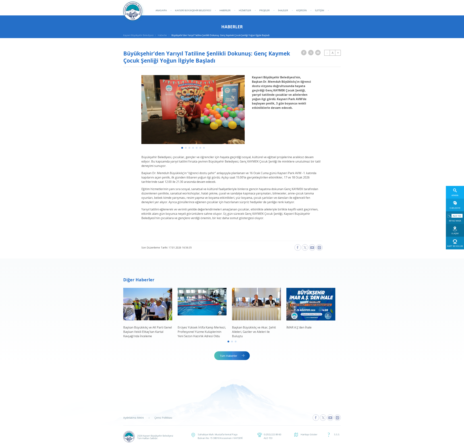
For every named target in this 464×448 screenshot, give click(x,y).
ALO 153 (268, 438)
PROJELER (264, 10)
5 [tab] (197, 148)
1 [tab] (182, 148)
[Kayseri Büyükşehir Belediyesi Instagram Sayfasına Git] (337, 417)
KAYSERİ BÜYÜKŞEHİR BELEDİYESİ (193, 10)
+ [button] (338, 53)
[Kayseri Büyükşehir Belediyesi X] (305, 247)
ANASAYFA (161, 10)
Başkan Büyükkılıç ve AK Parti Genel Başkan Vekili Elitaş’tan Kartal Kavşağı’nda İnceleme (147, 331)
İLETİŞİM (319, 10)
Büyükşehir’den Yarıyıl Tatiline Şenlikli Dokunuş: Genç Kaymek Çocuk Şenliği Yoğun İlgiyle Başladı (220, 35)
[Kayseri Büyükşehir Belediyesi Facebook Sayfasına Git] (316, 417)
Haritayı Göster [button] (309, 434)
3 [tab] (189, 148)
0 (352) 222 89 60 (272, 434)
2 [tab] (186, 148)
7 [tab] (204, 148)
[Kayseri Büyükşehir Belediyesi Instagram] (319, 247)
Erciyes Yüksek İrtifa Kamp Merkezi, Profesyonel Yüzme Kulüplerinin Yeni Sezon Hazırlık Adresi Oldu (202, 331)
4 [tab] (193, 148)
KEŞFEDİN (301, 10)
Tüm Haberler (228, 355)
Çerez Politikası (163, 417)
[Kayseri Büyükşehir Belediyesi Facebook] (298, 247)
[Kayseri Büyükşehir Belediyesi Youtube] (312, 247)
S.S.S (336, 434)
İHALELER (283, 10)
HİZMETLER (245, 10)
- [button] (327, 53)
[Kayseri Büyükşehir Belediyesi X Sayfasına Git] (323, 417)
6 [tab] (200, 148)
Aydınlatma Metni (133, 417)
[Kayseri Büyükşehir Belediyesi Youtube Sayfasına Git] (330, 417)
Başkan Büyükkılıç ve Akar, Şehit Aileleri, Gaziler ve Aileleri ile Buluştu (254, 331)
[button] (303, 52)
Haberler (162, 35)
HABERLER (225, 10)
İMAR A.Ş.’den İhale (299, 327)
